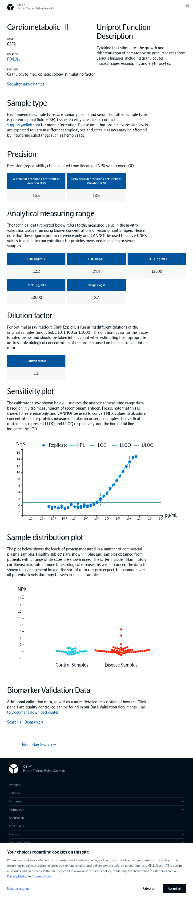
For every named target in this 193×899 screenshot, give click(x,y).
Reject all (149, 889)
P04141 (13, 59)
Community (96, 826)
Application (96, 818)
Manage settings (18, 889)
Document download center (35, 712)
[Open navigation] (188, 5)
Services (96, 834)
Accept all (174, 889)
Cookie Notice (43, 876)
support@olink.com (23, 124)
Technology (96, 810)
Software (96, 793)
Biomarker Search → (39, 744)
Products (96, 785)
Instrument (96, 801)
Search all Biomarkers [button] (25, 722)
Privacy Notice (17, 876)
